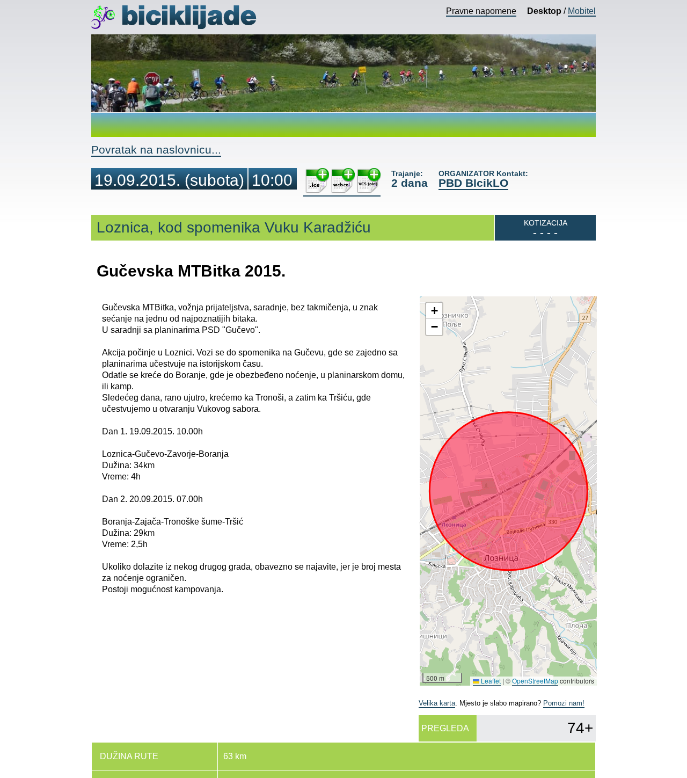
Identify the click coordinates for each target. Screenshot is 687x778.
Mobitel (582, 11)
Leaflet (490, 680)
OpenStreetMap (535, 680)
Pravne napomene (481, 11)
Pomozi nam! (563, 703)
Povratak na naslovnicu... (156, 149)
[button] (434, 311)
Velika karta (437, 703)
